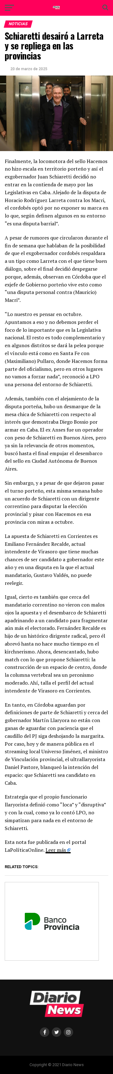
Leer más (56, 849)
